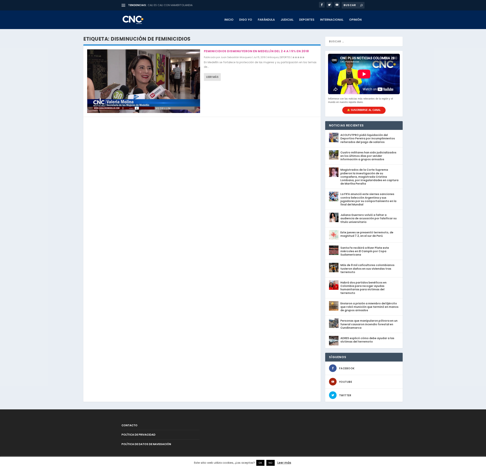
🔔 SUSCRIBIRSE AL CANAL (364, 110)
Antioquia (273, 57)
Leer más (212, 77)
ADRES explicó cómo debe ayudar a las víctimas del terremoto (367, 339)
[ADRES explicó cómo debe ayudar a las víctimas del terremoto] (333, 340)
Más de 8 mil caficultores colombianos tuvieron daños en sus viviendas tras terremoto (367, 268)
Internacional (331, 20)
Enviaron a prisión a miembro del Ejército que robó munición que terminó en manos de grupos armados (369, 307)
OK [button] (260, 463)
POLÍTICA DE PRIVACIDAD (138, 435)
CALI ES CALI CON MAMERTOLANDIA (170, 5)
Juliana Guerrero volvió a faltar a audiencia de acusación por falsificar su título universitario (368, 218)
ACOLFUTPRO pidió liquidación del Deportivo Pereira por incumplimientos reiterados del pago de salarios (367, 138)
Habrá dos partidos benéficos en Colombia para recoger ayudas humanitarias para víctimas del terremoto (363, 288)
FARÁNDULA (266, 20)
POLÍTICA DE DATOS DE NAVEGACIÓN (146, 444)
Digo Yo (245, 20)
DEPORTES (306, 20)
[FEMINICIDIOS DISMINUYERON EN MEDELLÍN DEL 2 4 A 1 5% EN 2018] (143, 81)
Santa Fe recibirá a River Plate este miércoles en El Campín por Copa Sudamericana (364, 251)
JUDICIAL (287, 20)
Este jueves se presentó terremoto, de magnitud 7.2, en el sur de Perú (366, 234)
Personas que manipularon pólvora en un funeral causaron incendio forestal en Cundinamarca (369, 324)
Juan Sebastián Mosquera (236, 57)
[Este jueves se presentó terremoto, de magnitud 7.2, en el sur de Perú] (333, 235)
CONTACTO (129, 425)
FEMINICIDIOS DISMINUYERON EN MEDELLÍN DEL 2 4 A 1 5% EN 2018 (256, 51)
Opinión (355, 20)
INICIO (229, 20)
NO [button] (270, 463)
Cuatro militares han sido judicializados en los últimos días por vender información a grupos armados (368, 156)
